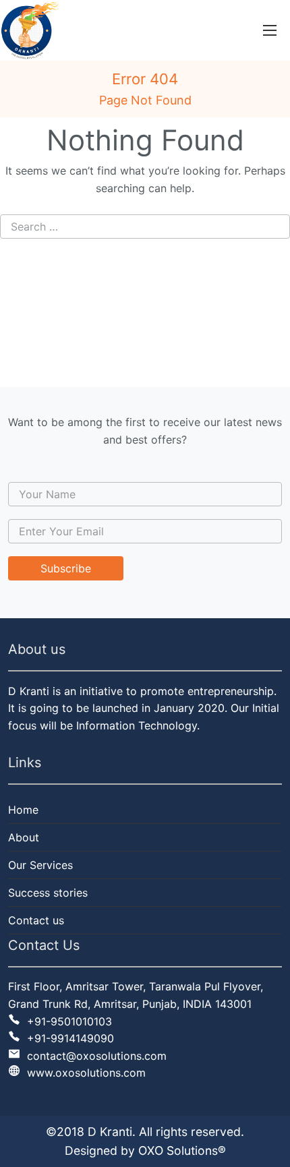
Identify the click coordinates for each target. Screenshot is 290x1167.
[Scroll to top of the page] (269, 1157)
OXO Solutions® (182, 1150)
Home (23, 809)
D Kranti (110, 1132)
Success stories (48, 892)
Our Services (40, 865)
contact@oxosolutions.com (95, 1056)
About (23, 837)
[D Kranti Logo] (29, 30)
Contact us (36, 920)
